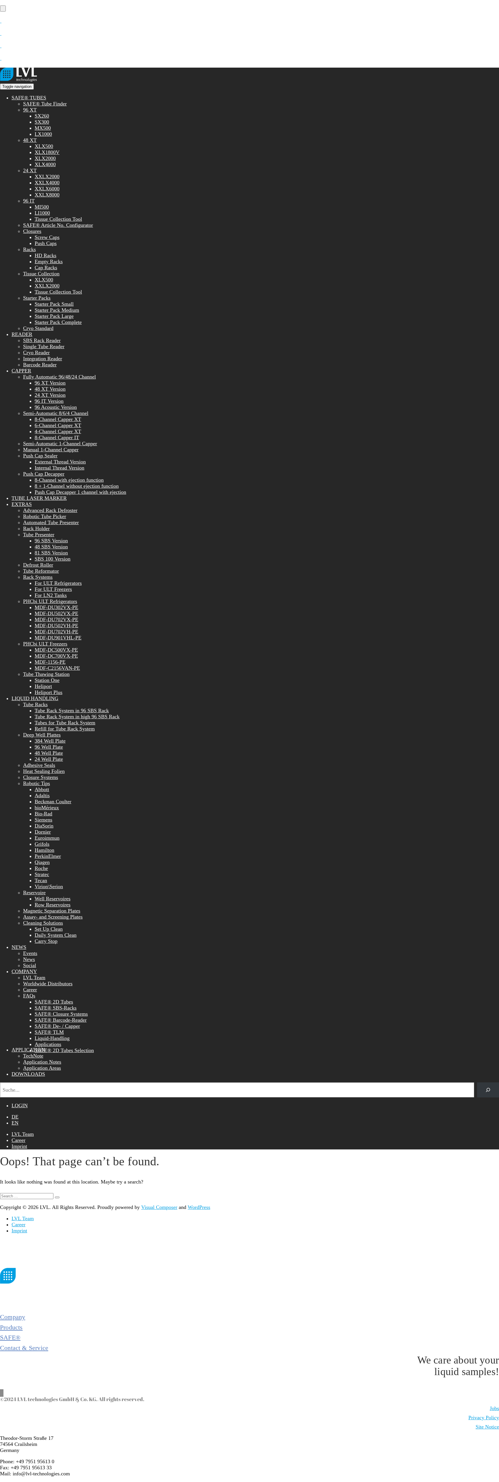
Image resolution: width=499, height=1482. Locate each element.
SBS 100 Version (52, 559)
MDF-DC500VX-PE (56, 650)
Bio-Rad (43, 814)
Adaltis (42, 795)
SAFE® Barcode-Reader (61, 1020)
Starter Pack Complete (58, 322)
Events (30, 953)
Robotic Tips (36, 783)
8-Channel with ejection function (69, 480)
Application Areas (42, 1068)
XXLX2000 (47, 176)
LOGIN (20, 1105)
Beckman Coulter (53, 801)
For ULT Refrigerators (58, 583)
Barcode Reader (40, 365)
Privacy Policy (483, 1417)
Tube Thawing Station (46, 674)
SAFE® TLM (49, 1032)
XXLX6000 (47, 189)
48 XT (30, 140)
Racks (29, 249)
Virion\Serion (49, 886)
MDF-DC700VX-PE (56, 656)
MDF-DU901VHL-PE (58, 638)
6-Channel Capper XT (58, 425)
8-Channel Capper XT (58, 419)
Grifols (42, 844)
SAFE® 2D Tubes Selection (64, 1050)
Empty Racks (49, 261)
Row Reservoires (52, 905)
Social (29, 965)
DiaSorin (44, 826)
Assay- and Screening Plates (53, 917)
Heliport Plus (48, 692)
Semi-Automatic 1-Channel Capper (60, 443)
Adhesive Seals (39, 765)
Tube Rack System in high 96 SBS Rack (77, 716)
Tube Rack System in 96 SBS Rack (72, 710)
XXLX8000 (47, 195)
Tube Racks (35, 704)
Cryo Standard (38, 328)
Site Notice (487, 1427)
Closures (32, 231)
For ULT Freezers (53, 589)
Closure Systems (40, 777)
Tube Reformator (41, 571)
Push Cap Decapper (43, 474)
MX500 (43, 128)
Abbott (42, 789)
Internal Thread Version (59, 468)
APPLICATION (28, 1050)
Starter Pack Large (54, 316)
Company (12, 1316)
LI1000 (42, 213)
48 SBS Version (51, 547)
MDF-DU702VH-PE (56, 632)
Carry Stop (46, 941)
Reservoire (34, 892)
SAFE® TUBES (29, 98)
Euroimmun (47, 838)
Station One (47, 680)
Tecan (41, 880)
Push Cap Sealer (40, 456)
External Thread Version (60, 462)
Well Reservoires (52, 899)
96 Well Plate (49, 747)
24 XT (30, 170)
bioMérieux (47, 807)
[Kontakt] (0, 21)
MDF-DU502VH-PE (56, 625)
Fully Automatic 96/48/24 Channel (59, 377)
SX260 (42, 116)
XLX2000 (45, 158)
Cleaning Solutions (43, 923)
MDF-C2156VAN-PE (57, 668)
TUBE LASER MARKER (39, 498)
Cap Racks (46, 267)
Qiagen (42, 862)
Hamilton (44, 850)
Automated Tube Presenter (51, 522)
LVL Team (34, 977)
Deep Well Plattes (42, 735)
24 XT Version (50, 395)
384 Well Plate (50, 741)
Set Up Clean (49, 929)
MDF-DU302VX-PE (56, 607)
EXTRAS (22, 504)
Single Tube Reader (43, 346)
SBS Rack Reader (42, 340)
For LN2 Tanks (51, 595)
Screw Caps (47, 237)
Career (30, 990)
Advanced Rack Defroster (50, 510)
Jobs (494, 1408)
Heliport (43, 686)
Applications (48, 1044)
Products (11, 1327)
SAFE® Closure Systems (61, 1014)
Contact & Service (24, 1347)
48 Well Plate (49, 753)
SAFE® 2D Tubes (54, 1002)
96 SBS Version (51, 541)
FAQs (29, 996)
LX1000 (43, 134)
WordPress (199, 1207)
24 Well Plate (49, 759)
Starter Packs (37, 298)
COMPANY (24, 971)
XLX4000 (45, 164)
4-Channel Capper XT (58, 431)
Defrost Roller (38, 565)
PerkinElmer (48, 856)
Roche (41, 868)
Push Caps (46, 243)
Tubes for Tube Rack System (65, 723)
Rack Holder (36, 528)
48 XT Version (50, 389)
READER (22, 334)
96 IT (29, 201)
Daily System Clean (56, 935)
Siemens (43, 820)
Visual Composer (159, 1207)
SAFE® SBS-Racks (56, 1008)
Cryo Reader (36, 352)
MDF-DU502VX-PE (56, 613)
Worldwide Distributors (47, 983)
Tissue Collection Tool (58, 219)
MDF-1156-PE (50, 662)
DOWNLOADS (28, 1074)
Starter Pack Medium (57, 310)
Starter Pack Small (54, 304)
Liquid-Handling (52, 1038)
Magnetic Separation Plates (51, 911)
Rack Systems (38, 577)
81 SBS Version (51, 553)
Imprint (19, 1146)
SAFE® (10, 1337)
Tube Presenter (38, 534)
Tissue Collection (41, 274)
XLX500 (44, 146)
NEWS (19, 947)
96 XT (30, 110)
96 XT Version (50, 383)
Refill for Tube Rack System (65, 729)
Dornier (43, 832)
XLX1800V (47, 152)
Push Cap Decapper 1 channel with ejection (80, 492)
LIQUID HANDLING (35, 698)
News (29, 959)
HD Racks (45, 255)
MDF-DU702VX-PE (56, 619)
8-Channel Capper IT (57, 437)
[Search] (488, 1089)
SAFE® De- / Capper (57, 1026)
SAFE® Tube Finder (45, 104)
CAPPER (21, 371)
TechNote (33, 1056)
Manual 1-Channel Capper (51, 449)
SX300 (42, 122)
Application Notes (42, 1062)
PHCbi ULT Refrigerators (50, 601)
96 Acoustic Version (56, 407)
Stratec (42, 874)
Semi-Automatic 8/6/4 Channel (55, 413)
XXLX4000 (47, 183)
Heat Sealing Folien (44, 771)
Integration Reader (42, 358)
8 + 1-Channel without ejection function (77, 486)
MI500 (42, 207)
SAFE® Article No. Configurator (58, 225)
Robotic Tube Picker (44, 516)
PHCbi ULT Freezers (45, 644)
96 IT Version (49, 401)
